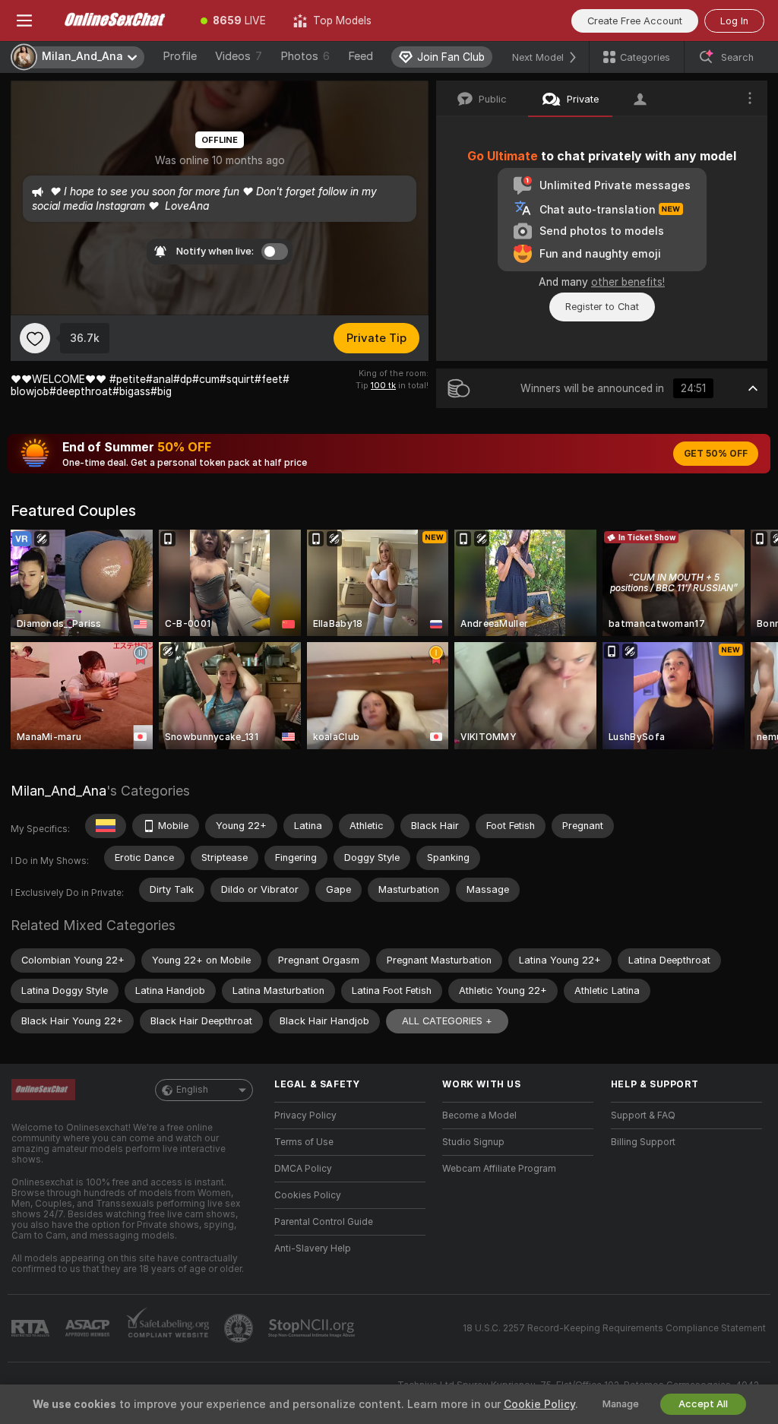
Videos (238, 56)
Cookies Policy (307, 1195)
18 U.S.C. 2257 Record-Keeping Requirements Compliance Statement (614, 1328)
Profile (180, 56)
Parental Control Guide (323, 1222)
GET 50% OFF (716, 453)
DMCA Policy (303, 1168)
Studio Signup (473, 1142)
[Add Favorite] (35, 338)
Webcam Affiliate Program (499, 1168)
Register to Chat (602, 306)
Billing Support (643, 1142)
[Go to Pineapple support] (240, 1328)
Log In (734, 21)
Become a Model (479, 1115)
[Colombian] (105, 826)
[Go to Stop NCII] (313, 1328)
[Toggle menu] (24, 20)
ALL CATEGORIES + (447, 1021)
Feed (360, 56)
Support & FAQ (643, 1115)
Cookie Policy (539, 1404)
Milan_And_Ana (58, 791)
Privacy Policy (305, 1115)
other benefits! (628, 282)
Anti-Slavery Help (312, 1248)
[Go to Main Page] (118, 20)
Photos (305, 56)
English (192, 1089)
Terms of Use (304, 1142)
